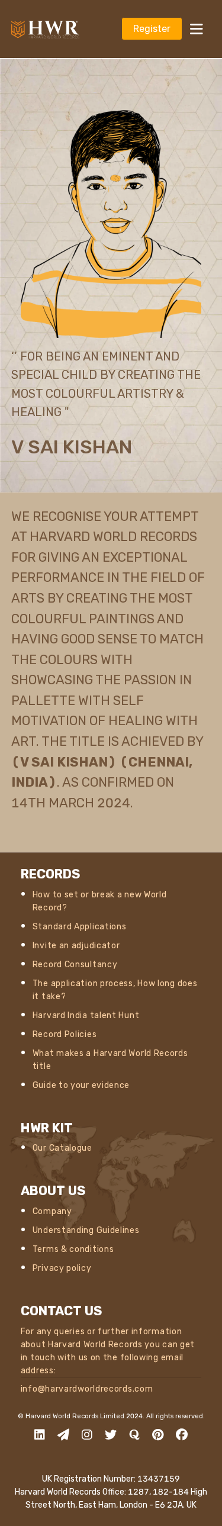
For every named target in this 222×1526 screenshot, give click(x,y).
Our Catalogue (62, 1148)
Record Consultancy (75, 965)
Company (52, 1211)
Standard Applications (80, 927)
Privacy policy (62, 1268)
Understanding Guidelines (86, 1230)
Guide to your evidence (81, 1085)
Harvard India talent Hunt (86, 1015)
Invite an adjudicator (76, 946)
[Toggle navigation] (196, 28)
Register (151, 28)
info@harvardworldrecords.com (87, 1389)
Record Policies (65, 1034)
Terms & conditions (73, 1249)
